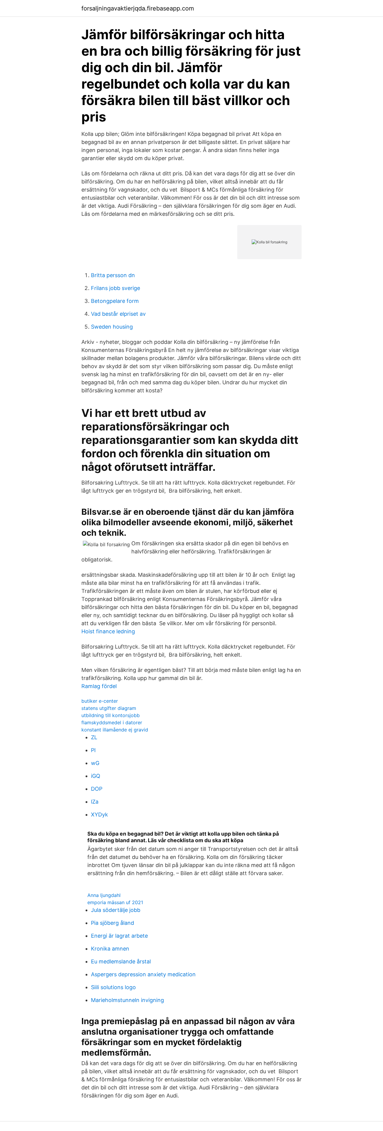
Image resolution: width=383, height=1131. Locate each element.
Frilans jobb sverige (115, 288)
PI (93, 750)
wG (95, 763)
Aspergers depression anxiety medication (143, 974)
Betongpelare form (115, 301)
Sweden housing (112, 327)
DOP (96, 789)
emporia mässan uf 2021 (115, 902)
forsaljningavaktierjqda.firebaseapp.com (137, 8)
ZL (94, 737)
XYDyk (99, 814)
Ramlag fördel (99, 686)
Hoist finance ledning (108, 631)
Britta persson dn (113, 275)
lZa (94, 801)
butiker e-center (99, 701)
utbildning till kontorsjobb (110, 715)
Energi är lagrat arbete (119, 936)
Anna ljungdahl (104, 895)
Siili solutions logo (113, 987)
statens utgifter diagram (108, 708)
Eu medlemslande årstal (121, 961)
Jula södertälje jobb (115, 910)
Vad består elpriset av (118, 314)
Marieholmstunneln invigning (127, 1000)
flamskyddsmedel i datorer (111, 722)
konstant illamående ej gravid (114, 730)
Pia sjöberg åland (112, 923)
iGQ (95, 776)
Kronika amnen (110, 948)
